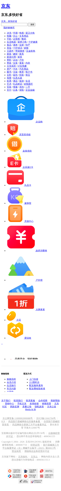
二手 (28, 87)
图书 (9, 72)
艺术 (9, 84)
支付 (9, 90)
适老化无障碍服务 (24, 481)
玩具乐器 (17, 78)
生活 (28, 81)
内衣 (28, 63)
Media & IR (30, 409)
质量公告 (26, 406)
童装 (21, 63)
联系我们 (18, 400)
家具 (21, 54)
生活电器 (11, 42)
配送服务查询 (36, 385)
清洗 (21, 87)
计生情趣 (22, 66)
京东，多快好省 (9, 21)
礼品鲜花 (17, 84)
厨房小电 (22, 42)
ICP (3, 421)
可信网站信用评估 (14, 471)
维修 (15, 87)
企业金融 (30, 90)
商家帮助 (55, 400)
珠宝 (28, 75)
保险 (21, 90)
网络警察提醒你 (30, 471)
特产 (28, 45)
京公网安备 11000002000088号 (18, 418)
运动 (15, 60)
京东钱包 (23, 456)
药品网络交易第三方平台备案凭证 (29, 424)
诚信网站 (46, 471)
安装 (9, 87)
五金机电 (30, 51)
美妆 (9, 48)
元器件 (10, 51)
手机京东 (21, 403)
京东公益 (51, 406)
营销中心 (9, 403)
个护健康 (32, 42)
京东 (5, 6)
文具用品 (23, 36)
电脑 (9, 36)
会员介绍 (11, 382)
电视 (21, 33)
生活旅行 (11, 385)
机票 (9, 81)
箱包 (15, 75)
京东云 (34, 456)
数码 (24, 39)
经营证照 (35, 445)
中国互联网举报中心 (14, 476)
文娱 (15, 72)
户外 (21, 60)
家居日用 (11, 57)
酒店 (15, 81)
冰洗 (9, 33)
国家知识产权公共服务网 (36, 481)
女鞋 (9, 75)
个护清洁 (17, 48)
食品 (9, 45)
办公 (15, 36)
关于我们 (5, 400)
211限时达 (34, 382)
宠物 (26, 48)
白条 (15, 90)
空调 (15, 33)
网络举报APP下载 (30, 476)
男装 (9, 63)
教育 (21, 72)
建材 (15, 54)
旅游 (21, 81)
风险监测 (14, 406)
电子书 (29, 72)
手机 (9, 39)
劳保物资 (19, 51)
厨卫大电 (30, 33)
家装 (9, 54)
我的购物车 (9, 27)
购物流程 (11, 379)
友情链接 (34, 403)
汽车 (15, 69)
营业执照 (16, 451)
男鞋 (9, 60)
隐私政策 (39, 406)
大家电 (10, 392)
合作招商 (42, 400)
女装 (15, 63)
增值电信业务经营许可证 (36, 451)
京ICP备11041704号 (46, 418)
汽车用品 (23, 69)
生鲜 (21, 45)
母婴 (9, 78)
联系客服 (30, 400)
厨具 (20, 57)
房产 (9, 69)
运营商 (16, 39)
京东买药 (11, 66)
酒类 (15, 45)
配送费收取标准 (37, 388)
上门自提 (33, 379)
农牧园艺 (28, 84)
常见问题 (11, 388)
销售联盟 (46, 403)
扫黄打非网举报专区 (46, 476)
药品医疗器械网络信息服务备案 (24, 421)
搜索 (31, 24)
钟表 (21, 75)
